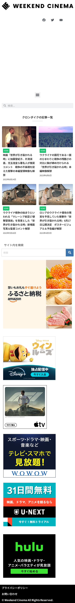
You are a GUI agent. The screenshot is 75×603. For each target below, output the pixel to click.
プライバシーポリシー (15, 588)
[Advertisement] (37, 57)
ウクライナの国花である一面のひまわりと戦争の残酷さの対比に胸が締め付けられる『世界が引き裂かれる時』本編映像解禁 (55, 163)
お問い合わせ (9, 594)
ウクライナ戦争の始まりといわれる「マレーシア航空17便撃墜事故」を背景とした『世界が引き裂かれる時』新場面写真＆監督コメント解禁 (19, 220)
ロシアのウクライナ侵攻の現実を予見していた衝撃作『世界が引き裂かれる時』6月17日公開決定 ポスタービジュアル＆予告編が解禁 (55, 220)
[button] (37, 95)
